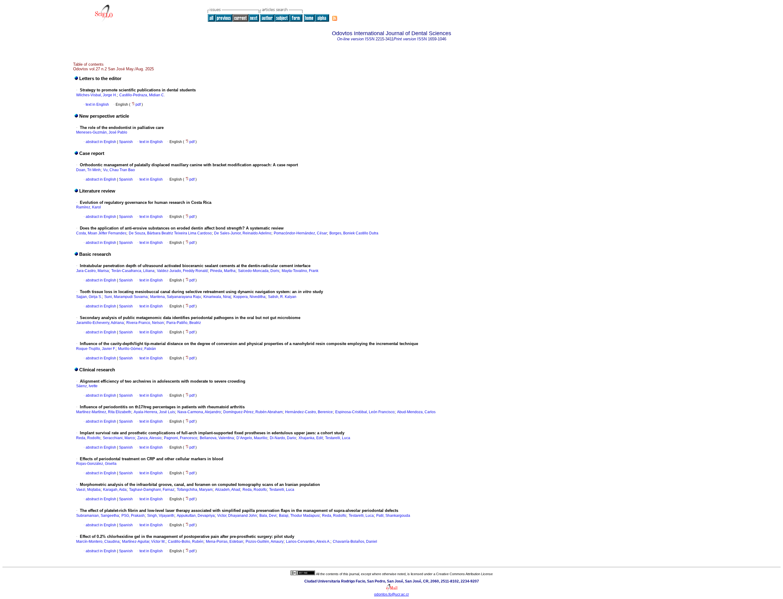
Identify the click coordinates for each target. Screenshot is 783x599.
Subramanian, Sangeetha (97, 515)
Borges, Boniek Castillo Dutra (353, 233)
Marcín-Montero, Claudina (98, 541)
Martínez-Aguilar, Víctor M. (143, 541)
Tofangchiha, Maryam (195, 489)
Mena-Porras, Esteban (224, 541)
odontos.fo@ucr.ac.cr (391, 594)
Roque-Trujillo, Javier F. (96, 349)
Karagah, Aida (115, 489)
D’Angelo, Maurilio (251, 438)
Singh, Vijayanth (160, 515)
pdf (138, 104)
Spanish (125, 142)
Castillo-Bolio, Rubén (185, 541)
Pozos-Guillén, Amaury (265, 541)
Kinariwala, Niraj (217, 297)
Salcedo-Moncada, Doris (258, 271)
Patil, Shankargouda (393, 515)
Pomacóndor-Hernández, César (300, 233)
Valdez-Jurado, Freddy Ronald (182, 271)
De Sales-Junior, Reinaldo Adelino (242, 233)
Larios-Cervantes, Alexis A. (308, 541)
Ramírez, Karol (88, 207)
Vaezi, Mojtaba (88, 489)
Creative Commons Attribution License (464, 574)
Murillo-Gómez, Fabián (137, 349)
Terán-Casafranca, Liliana (132, 271)
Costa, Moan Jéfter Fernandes (101, 233)
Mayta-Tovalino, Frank (300, 271)
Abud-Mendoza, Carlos (416, 412)
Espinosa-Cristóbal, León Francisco (365, 412)
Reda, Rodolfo (88, 438)
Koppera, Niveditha (249, 297)
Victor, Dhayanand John (237, 515)
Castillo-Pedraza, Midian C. (142, 95)
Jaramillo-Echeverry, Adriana (100, 323)
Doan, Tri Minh (88, 170)
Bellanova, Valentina (217, 438)
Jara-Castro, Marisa (92, 271)
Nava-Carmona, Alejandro (199, 412)
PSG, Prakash (133, 515)
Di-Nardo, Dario (283, 438)
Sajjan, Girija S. (89, 297)
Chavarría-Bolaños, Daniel (355, 541)
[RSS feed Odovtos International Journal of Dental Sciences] (334, 18)
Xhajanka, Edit (311, 438)
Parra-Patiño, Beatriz (183, 323)
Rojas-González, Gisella (96, 463)
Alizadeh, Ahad (227, 489)
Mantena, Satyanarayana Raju (175, 297)
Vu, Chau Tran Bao (119, 170)
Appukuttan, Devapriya (196, 515)
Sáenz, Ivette (87, 386)
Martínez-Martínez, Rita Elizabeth (103, 412)
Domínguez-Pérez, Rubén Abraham (253, 412)
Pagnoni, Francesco (180, 438)
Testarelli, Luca (337, 438)
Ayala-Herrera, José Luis (154, 412)
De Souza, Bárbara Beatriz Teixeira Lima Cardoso (170, 233)
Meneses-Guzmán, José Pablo (101, 132)
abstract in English (101, 142)
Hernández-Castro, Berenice (309, 412)
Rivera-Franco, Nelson (145, 323)
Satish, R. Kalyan (282, 297)
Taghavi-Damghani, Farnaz (151, 489)
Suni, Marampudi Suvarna (126, 297)
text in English (97, 104)
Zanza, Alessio (149, 438)
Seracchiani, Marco (119, 438)
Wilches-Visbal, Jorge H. (96, 95)
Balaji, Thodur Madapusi (299, 515)
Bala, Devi (267, 515)
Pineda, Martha (223, 271)
